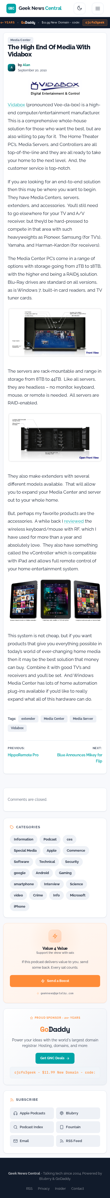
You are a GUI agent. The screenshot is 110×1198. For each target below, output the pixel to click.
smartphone (24, 884)
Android (42, 873)
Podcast (50, 839)
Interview (52, 884)
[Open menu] (98, 8)
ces (69, 839)
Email (24, 1141)
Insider (60, 1189)
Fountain (73, 1127)
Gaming (65, 873)
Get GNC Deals (52, 1058)
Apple (52, 850)
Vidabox (16, 104)
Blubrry (72, 1113)
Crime (38, 895)
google (20, 873)
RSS (29, 1189)
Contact (77, 1189)
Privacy (44, 1189)
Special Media (25, 850)
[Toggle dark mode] (79, 8)
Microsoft (77, 895)
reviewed (74, 521)
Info (56, 895)
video (18, 895)
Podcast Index (31, 1127)
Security (72, 862)
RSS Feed (74, 1141)
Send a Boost (58, 981)
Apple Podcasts (32, 1113)
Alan (26, 65)
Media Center (20, 40)
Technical (47, 862)
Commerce (76, 850)
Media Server (83, 719)
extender (28, 719)
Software (21, 862)
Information (23, 839)
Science (76, 884)
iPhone (19, 906)
